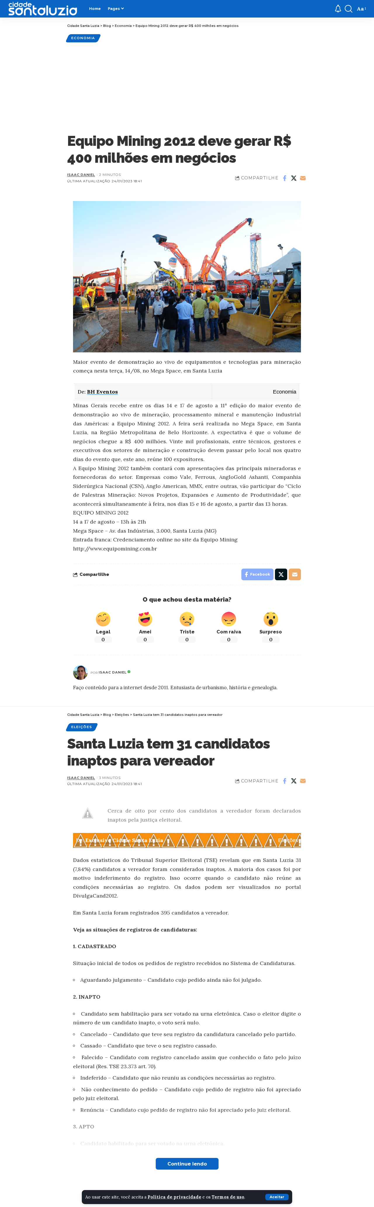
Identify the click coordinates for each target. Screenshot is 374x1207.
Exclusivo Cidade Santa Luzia (124, 840)
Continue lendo (187, 1164)
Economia (83, 38)
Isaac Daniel (81, 175)
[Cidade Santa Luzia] (43, 9)
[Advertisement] (187, 87)
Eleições (81, 727)
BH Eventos (102, 391)
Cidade (79, 1202)
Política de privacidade (174, 1197)
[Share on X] (294, 178)
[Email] (303, 178)
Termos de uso (228, 1197)
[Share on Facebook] (284, 178)
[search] (348, 8)
